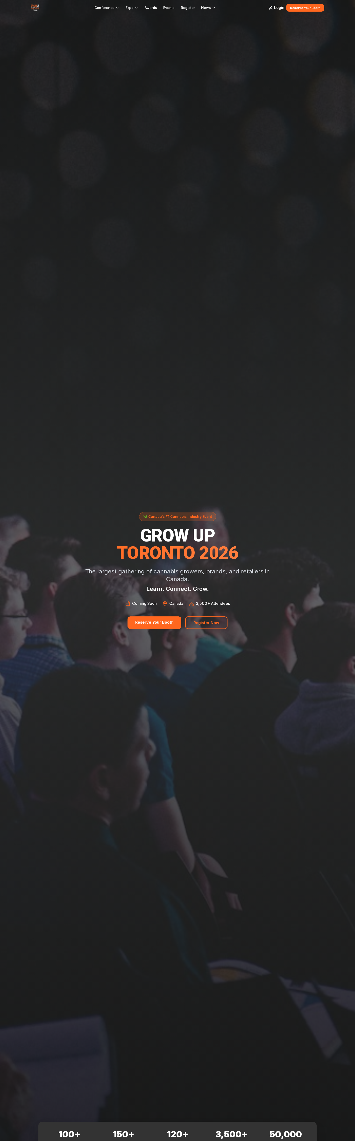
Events (169, 8)
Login (279, 7)
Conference (104, 8)
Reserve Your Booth (305, 8)
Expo (130, 8)
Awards (151, 8)
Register (188, 8)
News (206, 8)
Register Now (206, 622)
